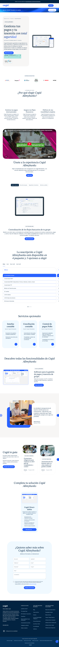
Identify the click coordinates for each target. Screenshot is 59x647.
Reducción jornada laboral (50, 609)
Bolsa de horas (48, 614)
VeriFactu (35, 628)
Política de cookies (35, 640)
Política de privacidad (27, 640)
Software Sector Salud (49, 625)
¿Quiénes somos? (24, 608)
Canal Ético (23, 616)
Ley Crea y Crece (36, 623)
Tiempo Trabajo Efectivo (50, 617)
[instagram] (8, 627)
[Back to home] (6, 5)
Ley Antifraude (36, 626)
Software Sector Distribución (50, 622)
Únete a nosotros (24, 627)
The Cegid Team (24, 611)
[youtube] (6, 627)
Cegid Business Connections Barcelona (33, 1)
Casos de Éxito (36, 612)
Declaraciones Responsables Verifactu (46, 640)
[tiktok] (11, 627)
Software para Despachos (50, 627)
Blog (34, 609)
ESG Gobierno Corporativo (26, 613)
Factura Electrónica (37, 621)
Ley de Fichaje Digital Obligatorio (37, 618)
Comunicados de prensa (25, 622)
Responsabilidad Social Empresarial (25, 620)
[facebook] (14, 627)
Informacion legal (9, 640)
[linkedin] (3, 627)
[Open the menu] (55, 5)
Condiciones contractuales (18, 640)
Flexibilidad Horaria (49, 612)
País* (15, 570)
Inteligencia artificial (25, 625)
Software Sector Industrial (50, 620)
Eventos (34, 614)
